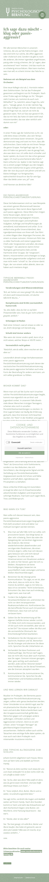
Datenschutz (29, 457)
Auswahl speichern (24, 448)
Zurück (7, 863)
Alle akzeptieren (24, 453)
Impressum (19, 457)
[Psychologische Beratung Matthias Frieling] (24, 16)
